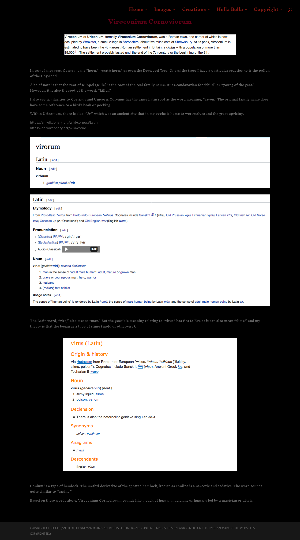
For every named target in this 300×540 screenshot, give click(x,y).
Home (136, 11)
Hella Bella (230, 11)
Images (162, 11)
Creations (194, 11)
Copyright (266, 11)
